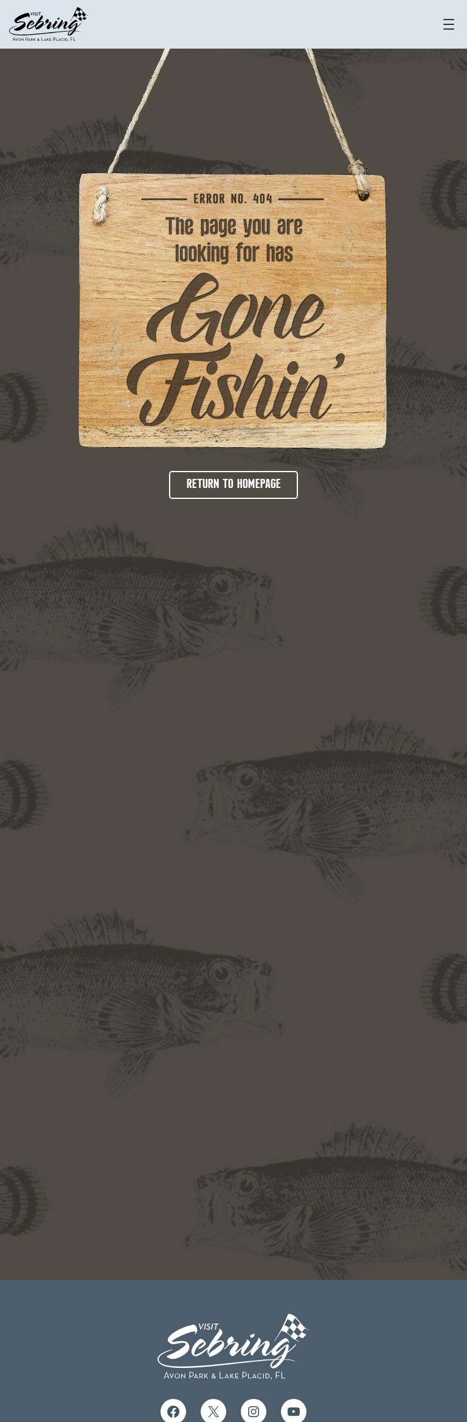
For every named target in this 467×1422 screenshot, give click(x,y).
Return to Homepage (234, 484)
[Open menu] (449, 24)
